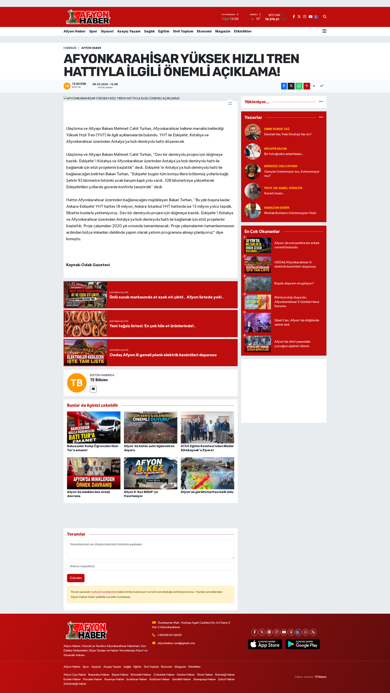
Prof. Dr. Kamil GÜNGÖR (283, 188)
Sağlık (149, 31)
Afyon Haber (75, 31)
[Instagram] (276, 632)
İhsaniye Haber (114, 679)
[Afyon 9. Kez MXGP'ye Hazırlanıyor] (150, 473)
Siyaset (107, 31)
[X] (262, 632)
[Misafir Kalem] (253, 151)
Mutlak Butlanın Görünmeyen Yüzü (290, 213)
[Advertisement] (284, 391)
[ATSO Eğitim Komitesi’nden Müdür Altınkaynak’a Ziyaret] (207, 427)
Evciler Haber (72, 679)
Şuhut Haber (226, 679)
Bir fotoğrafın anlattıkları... (284, 154)
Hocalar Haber (92, 679)
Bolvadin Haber (141, 674)
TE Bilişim (320, 676)
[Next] (298, 632)
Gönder (76, 578)
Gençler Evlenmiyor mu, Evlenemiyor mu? (292, 174)
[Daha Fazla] (306, 86)
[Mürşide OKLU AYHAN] (253, 171)
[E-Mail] (93, 389)
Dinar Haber (205, 674)
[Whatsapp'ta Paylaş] (298, 86)
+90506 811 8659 (170, 635)
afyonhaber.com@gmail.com (176, 643)
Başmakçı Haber (98, 674)
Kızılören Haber (160, 679)
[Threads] (291, 632)
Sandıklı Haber (181, 679)
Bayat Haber (120, 674)
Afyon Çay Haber (75, 674)
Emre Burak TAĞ (277, 129)
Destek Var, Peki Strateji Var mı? (288, 134)
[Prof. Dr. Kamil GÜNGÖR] (253, 191)
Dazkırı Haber (186, 674)
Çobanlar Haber (164, 674)
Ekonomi (204, 31)
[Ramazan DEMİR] (253, 210)
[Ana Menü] (324, 31)
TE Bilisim (99, 380)
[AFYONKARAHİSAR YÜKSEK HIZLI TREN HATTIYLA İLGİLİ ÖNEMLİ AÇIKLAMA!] (151, 98)
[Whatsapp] (305, 632)
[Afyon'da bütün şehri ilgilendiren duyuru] (150, 427)
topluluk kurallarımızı (104, 591)
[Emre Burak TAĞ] (253, 131)
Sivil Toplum (183, 31)
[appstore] (265, 644)
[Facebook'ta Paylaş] (284, 86)
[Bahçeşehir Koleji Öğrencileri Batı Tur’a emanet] (93, 427)
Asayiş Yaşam (129, 31)
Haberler (70, 48)
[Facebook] (254, 632)
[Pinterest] (269, 632)
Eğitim (163, 31)
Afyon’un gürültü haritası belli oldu (207, 492)
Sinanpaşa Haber (204, 679)
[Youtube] (284, 632)
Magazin (223, 31)
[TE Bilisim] (77, 382)
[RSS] (313, 632)
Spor (93, 31)
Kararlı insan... (274, 193)
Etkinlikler (243, 31)
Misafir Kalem (275, 148)
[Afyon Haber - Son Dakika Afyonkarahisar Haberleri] (88, 17)
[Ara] (324, 17)
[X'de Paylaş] (291, 86)
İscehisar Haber (137, 679)
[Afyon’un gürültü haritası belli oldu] (207, 473)
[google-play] (303, 644)
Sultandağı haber (75, 683)
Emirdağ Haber (225, 674)
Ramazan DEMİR (276, 207)
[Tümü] (321, 102)
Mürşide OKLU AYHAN (280, 166)
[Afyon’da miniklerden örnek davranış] (93, 473)
